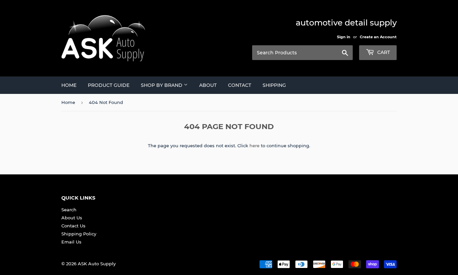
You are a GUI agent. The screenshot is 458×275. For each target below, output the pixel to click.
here (254, 145)
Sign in (343, 37)
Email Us (71, 241)
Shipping (274, 85)
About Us (71, 217)
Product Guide (108, 85)
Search (68, 209)
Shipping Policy (78, 233)
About (208, 85)
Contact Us (73, 225)
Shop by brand (162, 85)
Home (68, 85)
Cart (383, 52)
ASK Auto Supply (97, 263)
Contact (239, 85)
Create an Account (378, 37)
